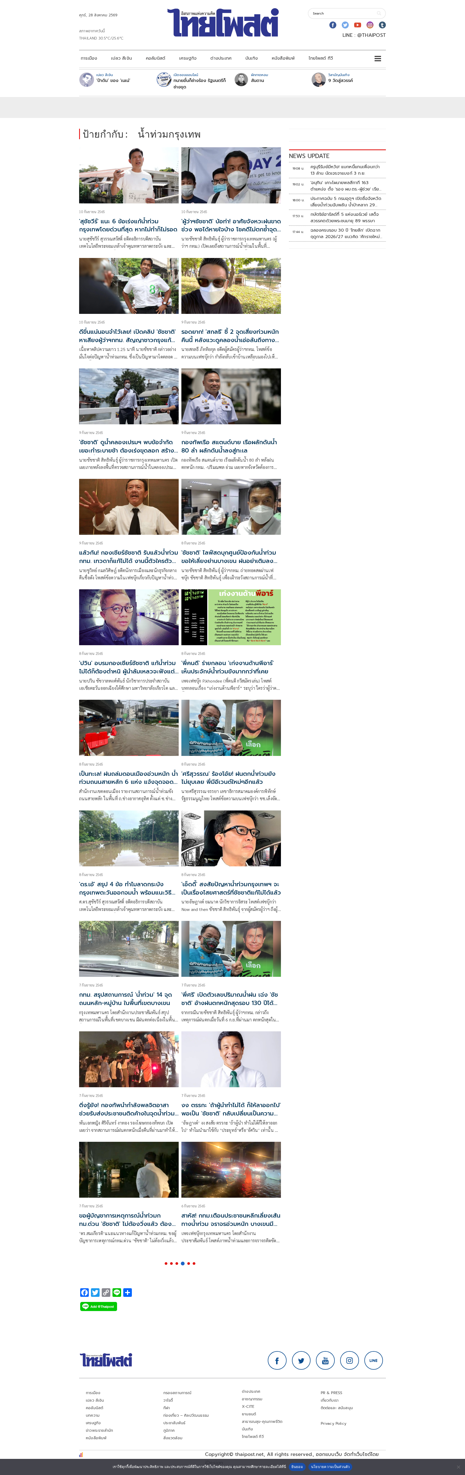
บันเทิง (251, 58)
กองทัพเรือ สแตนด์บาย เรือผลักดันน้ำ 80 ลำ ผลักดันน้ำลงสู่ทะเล (229, 446)
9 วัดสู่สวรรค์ (340, 80)
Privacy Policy (334, 1423)
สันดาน (257, 80)
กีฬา (166, 1408)
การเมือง (89, 58)
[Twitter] (345, 24)
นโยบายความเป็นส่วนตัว (330, 1467)
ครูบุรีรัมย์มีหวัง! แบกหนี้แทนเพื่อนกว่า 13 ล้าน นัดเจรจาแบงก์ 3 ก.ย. (345, 170)
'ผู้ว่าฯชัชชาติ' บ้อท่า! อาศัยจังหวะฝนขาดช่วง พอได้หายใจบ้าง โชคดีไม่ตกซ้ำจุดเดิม (231, 229)
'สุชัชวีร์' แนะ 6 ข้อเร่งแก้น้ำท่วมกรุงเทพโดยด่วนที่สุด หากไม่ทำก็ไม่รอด (128, 225)
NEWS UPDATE (309, 156)
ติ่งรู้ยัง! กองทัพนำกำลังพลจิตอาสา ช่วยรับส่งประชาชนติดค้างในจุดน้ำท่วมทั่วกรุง (127, 1113)
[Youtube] (357, 24)
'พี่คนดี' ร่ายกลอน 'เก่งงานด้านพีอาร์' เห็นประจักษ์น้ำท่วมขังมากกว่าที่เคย (227, 667)
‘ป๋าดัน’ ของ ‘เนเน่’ (113, 80)
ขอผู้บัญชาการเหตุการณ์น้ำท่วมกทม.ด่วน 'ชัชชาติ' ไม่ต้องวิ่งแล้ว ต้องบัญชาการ (125, 1224)
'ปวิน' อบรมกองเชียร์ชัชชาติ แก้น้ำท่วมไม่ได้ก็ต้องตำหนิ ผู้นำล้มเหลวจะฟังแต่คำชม (127, 671)
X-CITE (248, 1406)
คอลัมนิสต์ (155, 58)
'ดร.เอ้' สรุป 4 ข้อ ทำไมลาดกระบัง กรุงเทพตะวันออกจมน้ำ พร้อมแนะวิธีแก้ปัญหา (129, 892)
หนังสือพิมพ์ (283, 58)
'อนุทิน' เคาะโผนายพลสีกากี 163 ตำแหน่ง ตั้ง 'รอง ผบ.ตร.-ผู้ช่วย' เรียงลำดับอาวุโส (346, 186)
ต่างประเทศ (220, 58)
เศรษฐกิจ (187, 58)
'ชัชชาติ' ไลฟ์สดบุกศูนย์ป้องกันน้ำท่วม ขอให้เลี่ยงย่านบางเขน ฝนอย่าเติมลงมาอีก (230, 561)
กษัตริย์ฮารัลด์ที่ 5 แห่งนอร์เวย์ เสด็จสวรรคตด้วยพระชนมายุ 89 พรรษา (345, 217)
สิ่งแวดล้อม (172, 1438)
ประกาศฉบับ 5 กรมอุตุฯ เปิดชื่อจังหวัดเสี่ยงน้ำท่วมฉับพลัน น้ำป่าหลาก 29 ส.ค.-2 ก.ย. (346, 201)
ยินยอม (297, 1467)
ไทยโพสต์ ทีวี (321, 58)
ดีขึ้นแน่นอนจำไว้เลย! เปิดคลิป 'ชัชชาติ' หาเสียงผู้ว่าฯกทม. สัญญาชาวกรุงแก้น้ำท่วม (128, 340)
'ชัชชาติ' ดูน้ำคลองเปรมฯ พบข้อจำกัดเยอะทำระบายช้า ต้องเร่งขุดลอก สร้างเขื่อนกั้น (126, 450)
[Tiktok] (382, 24)
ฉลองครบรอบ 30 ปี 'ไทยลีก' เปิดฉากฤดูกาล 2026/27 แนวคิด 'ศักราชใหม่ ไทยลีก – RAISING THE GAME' (345, 233)
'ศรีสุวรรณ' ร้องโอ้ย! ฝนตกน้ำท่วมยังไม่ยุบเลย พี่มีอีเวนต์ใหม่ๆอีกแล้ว (228, 778)
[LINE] (374, 1360)
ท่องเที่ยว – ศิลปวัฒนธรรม (186, 1415)
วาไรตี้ (168, 1400)
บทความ (93, 1415)
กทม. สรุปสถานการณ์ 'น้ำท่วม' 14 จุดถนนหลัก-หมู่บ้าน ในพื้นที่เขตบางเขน (125, 998)
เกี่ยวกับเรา (330, 1400)
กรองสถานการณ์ (177, 1393)
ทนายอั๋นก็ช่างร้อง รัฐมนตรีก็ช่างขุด (200, 83)
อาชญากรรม (252, 1399)
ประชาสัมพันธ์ (174, 1423)
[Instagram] (370, 24)
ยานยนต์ (249, 1414)
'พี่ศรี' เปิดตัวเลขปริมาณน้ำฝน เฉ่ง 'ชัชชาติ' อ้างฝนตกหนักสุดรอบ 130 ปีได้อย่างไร (229, 1003)
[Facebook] (333, 24)
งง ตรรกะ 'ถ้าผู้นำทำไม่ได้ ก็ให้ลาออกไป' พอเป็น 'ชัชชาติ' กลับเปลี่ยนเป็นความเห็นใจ (231, 1113)
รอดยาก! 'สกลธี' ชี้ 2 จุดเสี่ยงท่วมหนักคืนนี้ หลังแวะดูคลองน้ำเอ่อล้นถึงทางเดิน (230, 340)
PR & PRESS (332, 1393)
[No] (458, 1467)
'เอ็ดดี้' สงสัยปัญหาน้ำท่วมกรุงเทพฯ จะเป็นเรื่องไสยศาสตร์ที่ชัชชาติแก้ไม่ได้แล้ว (231, 888)
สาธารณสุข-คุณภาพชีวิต (262, 1421)
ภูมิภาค (169, 1430)
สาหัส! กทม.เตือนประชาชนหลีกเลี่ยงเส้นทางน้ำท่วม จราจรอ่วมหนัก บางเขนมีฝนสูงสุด (231, 1224)
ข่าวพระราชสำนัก (99, 1430)
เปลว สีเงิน (121, 58)
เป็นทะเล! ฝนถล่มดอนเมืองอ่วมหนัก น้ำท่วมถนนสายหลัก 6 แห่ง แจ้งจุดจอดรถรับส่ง (128, 782)
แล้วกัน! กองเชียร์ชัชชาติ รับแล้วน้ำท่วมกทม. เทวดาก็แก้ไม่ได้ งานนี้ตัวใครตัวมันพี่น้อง (128, 561)
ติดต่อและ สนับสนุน (337, 1408)
